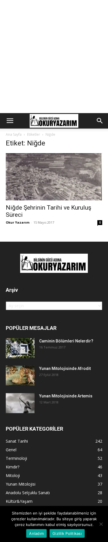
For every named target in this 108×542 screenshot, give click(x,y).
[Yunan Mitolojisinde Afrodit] (20, 376)
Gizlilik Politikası (67, 533)
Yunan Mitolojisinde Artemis (65, 396)
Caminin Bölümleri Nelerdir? (66, 341)
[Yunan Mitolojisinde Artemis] (20, 403)
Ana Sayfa (14, 134)
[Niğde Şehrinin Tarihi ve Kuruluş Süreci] (54, 176)
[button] (10, 121)
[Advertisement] (54, 56)
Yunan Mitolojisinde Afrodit (65, 368)
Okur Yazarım (17, 222)
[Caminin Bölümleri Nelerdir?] (20, 348)
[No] (101, 524)
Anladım (36, 533)
